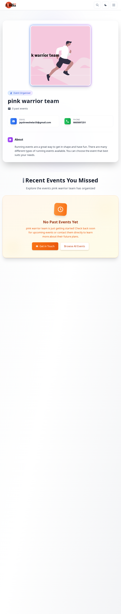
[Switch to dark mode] (105, 5)
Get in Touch (47, 246)
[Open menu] (113, 5)
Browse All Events (74, 246)
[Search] (97, 5)
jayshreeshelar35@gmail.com (35, 122)
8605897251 (79, 122)
